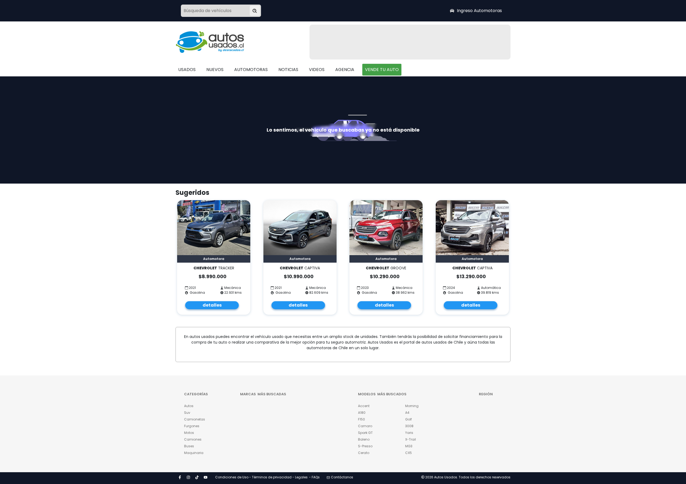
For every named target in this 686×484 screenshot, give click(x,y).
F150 (361, 419)
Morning (412, 406)
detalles (212, 305)
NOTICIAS (288, 69)
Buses (189, 446)
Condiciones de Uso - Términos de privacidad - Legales (261, 477)
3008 (409, 426)
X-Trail (410, 439)
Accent (364, 406)
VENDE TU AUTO (382, 69)
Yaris (409, 432)
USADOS (187, 69)
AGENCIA (344, 69)
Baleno (364, 439)
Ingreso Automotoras (479, 11)
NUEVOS (214, 69)
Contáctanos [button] (342, 477)
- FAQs (314, 477)
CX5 (408, 453)
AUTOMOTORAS (251, 69)
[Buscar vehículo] (255, 11)
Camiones (193, 439)
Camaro (365, 426)
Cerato (363, 453)
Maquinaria (193, 453)
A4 (407, 412)
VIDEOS (317, 69)
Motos (189, 432)
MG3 (408, 446)
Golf (408, 419)
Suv (187, 412)
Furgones (191, 426)
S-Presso (365, 446)
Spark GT (365, 432)
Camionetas (194, 419)
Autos (188, 406)
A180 (362, 412)
